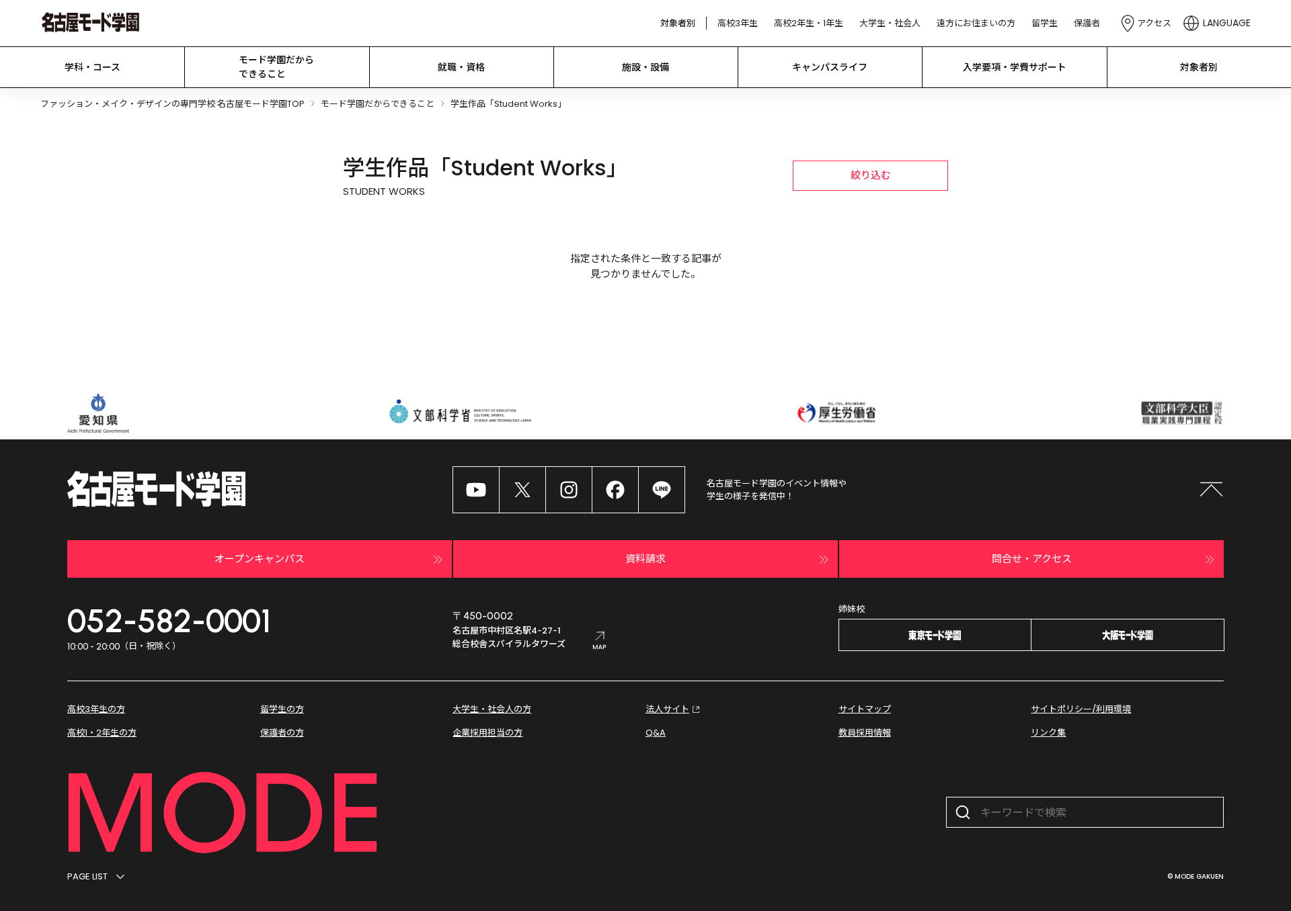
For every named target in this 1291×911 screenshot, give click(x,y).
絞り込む (871, 175)
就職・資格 (461, 67)
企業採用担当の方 (487, 732)
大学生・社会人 (890, 23)
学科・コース (92, 67)
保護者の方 (282, 732)
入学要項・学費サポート (1014, 67)
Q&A (656, 732)
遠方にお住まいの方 (976, 23)
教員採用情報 (864, 732)
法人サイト (667, 709)
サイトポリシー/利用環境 (1081, 709)
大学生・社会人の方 (492, 709)
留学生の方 (282, 709)
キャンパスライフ (829, 67)
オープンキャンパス (259, 559)
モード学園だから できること (276, 67)
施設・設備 (645, 67)
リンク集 (1048, 732)
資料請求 (645, 559)
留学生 (1044, 23)
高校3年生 (737, 23)
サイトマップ (864, 709)
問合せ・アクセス (1032, 559)
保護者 (1087, 23)
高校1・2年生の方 (101, 732)
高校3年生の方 (96, 709)
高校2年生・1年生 (808, 23)
